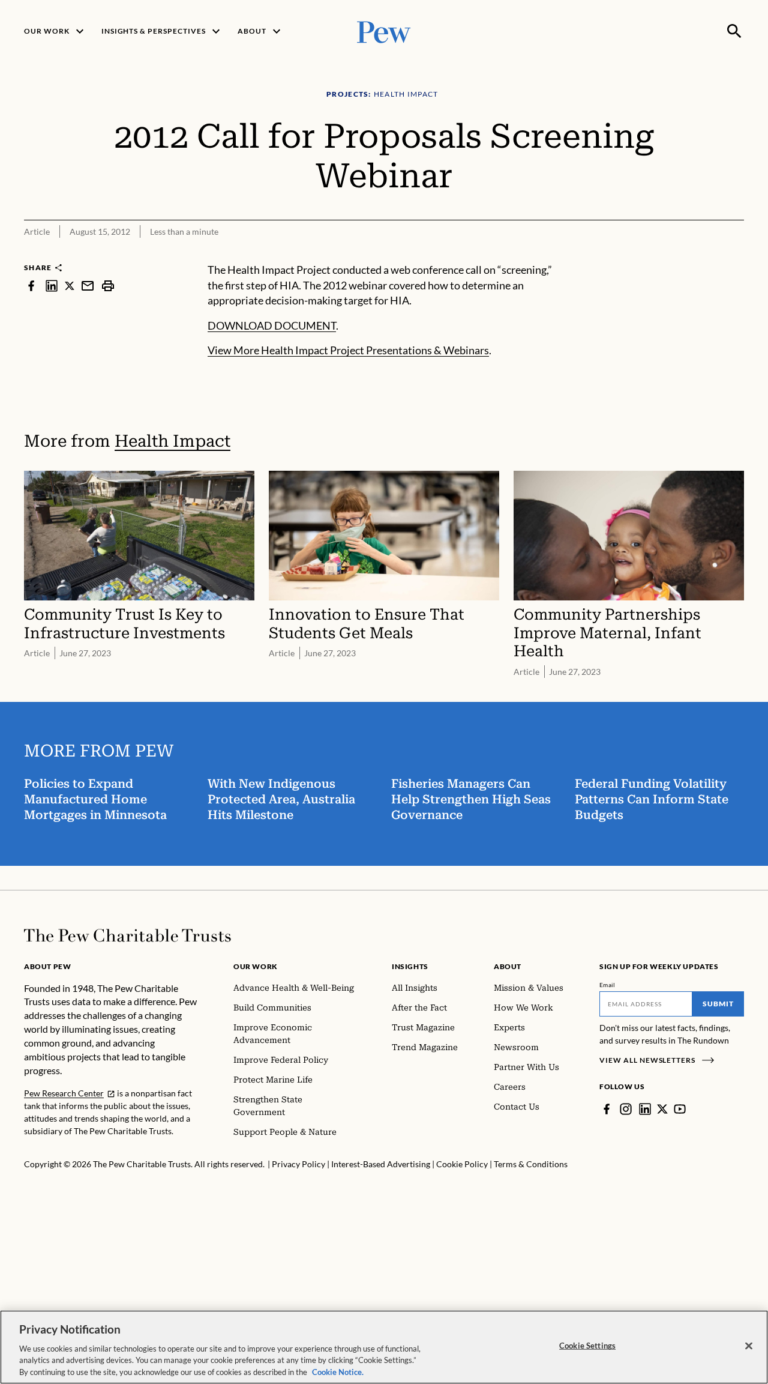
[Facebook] (606, 1109)
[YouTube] (680, 1109)
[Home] (127, 935)
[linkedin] (51, 285)
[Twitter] (662, 1109)
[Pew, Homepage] (384, 31)
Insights (410, 966)
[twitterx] (69, 285)
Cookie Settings (587, 1345)
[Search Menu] (734, 31)
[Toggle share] (737, 254)
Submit (718, 1003)
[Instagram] (626, 1109)
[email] (87, 285)
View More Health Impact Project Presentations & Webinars (348, 350)
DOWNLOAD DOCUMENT (272, 325)
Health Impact (172, 441)
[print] (108, 285)
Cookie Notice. (338, 1371)
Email (607, 985)
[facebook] (31, 285)
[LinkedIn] (645, 1109)
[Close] (749, 1346)
